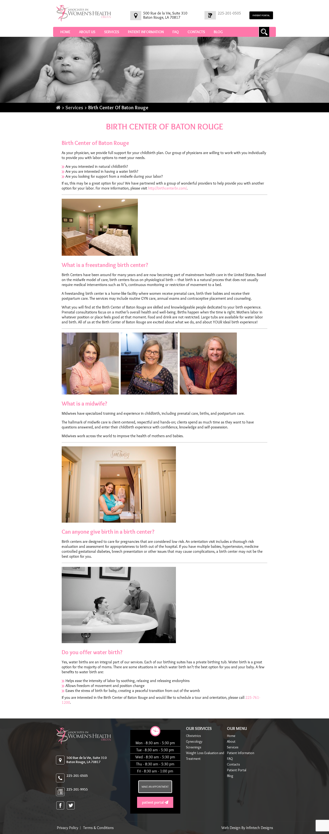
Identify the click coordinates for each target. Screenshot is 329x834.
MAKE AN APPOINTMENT (155, 786)
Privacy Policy (67, 827)
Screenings (193, 747)
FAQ (175, 32)
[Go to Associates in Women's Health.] (58, 107)
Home (65, 32)
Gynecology (194, 741)
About (231, 741)
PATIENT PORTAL (261, 15)
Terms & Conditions (98, 827)
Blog (218, 32)
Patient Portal (153, 802)
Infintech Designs (259, 827)
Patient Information (146, 32)
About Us (87, 32)
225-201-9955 (77, 789)
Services (111, 32)
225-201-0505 (229, 13)
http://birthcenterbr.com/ (167, 188)
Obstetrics (193, 736)
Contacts (196, 32)
